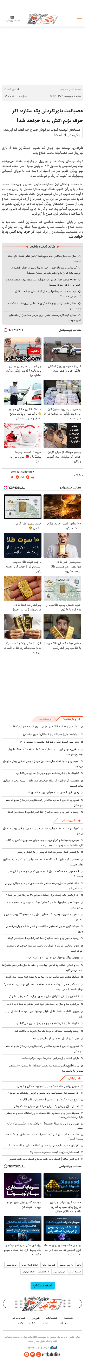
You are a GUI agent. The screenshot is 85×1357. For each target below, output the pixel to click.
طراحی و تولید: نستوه (39, 1347)
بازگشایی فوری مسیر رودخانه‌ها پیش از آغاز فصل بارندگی (48, 852)
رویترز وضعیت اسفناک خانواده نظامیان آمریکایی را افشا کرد (46, 1031)
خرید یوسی (11, 1265)
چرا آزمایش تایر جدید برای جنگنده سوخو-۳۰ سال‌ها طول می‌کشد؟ (42, 895)
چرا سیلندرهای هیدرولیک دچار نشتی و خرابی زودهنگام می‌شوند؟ (43, 1093)
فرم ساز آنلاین (48, 1265)
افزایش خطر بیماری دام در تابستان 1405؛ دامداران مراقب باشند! (44, 1145)
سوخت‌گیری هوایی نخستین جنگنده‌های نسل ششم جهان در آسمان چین (44, 929)
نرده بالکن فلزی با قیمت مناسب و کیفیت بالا (54, 1152)
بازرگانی (72, 1078)
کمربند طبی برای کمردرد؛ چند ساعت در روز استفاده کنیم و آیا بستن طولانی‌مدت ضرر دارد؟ (44, 1115)
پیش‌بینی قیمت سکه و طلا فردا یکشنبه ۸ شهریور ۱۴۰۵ (49, 742)
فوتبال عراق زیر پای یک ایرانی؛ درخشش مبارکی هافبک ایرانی (46, 1106)
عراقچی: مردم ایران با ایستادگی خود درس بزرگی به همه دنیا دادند (43, 1004)
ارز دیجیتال (43, 1272)
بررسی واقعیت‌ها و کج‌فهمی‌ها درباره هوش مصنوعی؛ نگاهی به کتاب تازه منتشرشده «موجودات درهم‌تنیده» (44, 843)
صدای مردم (18, 1318)
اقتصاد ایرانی (74, 1272)
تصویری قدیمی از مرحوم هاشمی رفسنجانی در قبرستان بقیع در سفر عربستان (44, 1049)
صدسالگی (51, 1318)
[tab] (71, 719)
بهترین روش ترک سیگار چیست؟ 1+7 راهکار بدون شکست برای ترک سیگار (45, 1125)
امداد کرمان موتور (29, 1265)
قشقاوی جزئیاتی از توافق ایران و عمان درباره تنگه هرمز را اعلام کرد (43, 996)
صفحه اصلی (75, 89)
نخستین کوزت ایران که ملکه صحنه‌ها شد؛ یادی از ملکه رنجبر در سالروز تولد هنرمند (43, 783)
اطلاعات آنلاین (42, 19)
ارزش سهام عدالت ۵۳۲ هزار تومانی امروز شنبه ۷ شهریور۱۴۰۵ (46, 726)
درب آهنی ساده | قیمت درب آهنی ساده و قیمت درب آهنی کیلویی (44, 1159)
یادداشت (63, 1323)
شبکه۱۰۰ (68, 1318)
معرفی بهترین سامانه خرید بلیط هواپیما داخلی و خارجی (48, 1086)
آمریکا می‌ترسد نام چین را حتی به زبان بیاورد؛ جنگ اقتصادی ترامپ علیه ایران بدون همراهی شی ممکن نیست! (46, 270)
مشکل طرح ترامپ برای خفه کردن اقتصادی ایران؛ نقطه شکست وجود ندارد (44, 306)
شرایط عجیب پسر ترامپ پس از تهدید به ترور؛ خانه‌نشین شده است (42, 976)
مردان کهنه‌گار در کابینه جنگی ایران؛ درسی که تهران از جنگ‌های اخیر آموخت (45, 317)
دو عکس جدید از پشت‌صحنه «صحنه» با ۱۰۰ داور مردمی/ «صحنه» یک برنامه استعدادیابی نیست (43, 987)
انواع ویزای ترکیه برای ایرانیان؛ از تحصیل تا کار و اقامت (49, 1099)
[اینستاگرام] (38, 1354)
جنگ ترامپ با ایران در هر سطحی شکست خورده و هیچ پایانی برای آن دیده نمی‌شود (44, 886)
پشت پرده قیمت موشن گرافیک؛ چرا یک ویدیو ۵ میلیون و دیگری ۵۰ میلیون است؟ (44, 1136)
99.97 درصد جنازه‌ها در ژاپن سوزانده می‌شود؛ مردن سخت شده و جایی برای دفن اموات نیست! (43, 282)
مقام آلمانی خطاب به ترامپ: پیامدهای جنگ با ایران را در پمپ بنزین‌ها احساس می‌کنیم (42, 967)
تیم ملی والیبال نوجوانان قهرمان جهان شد (55, 1038)
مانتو (79, 1265)
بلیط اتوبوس (28, 1272)
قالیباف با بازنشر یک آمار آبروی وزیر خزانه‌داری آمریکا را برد (47, 773)
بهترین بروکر (59, 1272)
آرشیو (32, 1323)
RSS (20, 1323)
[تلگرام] (26, 1354)
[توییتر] (32, 1354)
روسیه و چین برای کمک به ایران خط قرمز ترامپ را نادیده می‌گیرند (43, 812)
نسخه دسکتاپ (42, 1285)
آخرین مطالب (68, 820)
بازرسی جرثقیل (66, 1265)
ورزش (63, 89)
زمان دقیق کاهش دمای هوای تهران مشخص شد (53, 792)
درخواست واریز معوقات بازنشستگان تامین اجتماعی (51, 734)
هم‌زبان (36, 1318)
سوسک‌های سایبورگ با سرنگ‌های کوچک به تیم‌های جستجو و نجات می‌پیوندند (44, 905)
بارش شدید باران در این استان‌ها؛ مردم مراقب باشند (50, 1058)
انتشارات (46, 1323)
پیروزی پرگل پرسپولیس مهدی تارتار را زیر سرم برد (52, 957)
